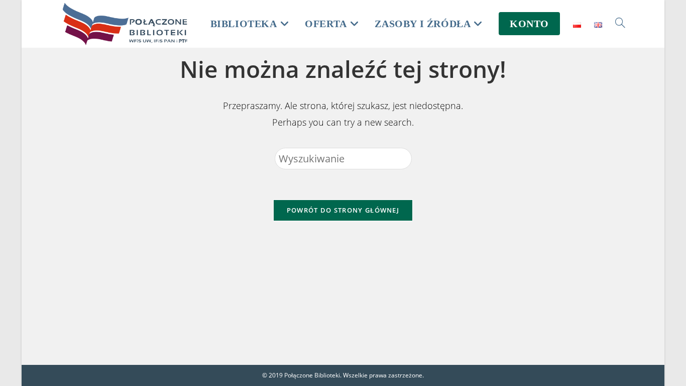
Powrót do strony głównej (343, 210)
